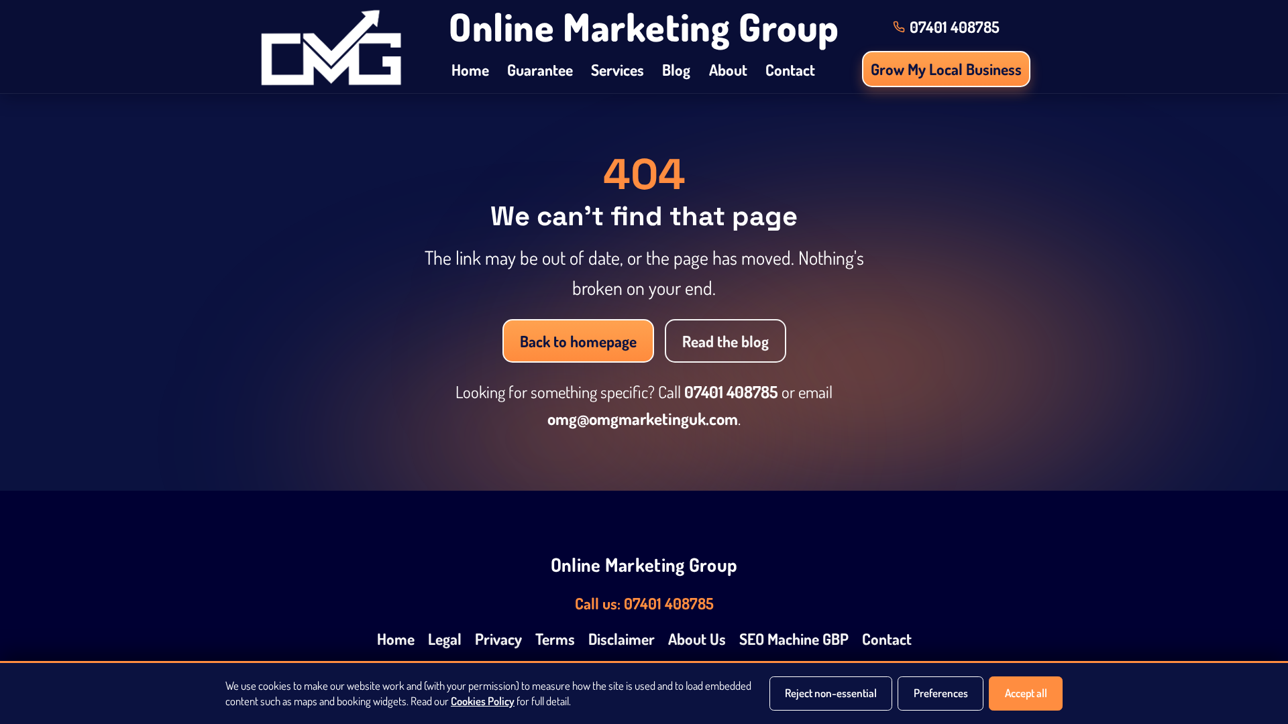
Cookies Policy (483, 701)
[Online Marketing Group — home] (331, 47)
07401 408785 (731, 391)
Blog (676, 69)
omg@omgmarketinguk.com (642, 418)
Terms (555, 638)
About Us (697, 638)
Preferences (941, 693)
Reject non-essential (831, 693)
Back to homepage (578, 341)
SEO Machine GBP (794, 638)
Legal (445, 638)
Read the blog (725, 341)
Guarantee (540, 69)
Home (470, 69)
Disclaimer (621, 638)
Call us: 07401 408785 (644, 603)
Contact (790, 69)
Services (617, 69)
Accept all (1026, 693)
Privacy (498, 638)
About (728, 69)
